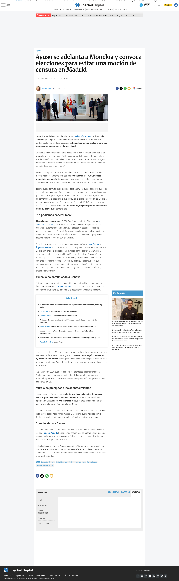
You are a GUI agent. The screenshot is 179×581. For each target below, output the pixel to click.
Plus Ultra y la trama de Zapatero (57, 1)
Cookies (50, 575)
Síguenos (139, 88)
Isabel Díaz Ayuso (62, 462)
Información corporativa (14, 575)
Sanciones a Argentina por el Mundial (134, 1)
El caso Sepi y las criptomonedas (76, 1)
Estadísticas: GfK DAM (24, 578)
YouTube (149, 576)
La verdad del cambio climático (115, 1)
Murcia (84, 462)
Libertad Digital (70, 570)
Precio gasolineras (43, 511)
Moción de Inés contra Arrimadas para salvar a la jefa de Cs (68, 327)
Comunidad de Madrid (48, 462)
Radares (41, 518)
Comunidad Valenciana (94, 10)
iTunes (165, 576)
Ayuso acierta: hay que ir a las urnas (58, 311)
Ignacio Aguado (51, 433)
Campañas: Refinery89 (10, 578)
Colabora (168, 5)
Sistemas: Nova (49, 578)
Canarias (69, 10)
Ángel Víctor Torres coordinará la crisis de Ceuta (35, 1)
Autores (75, 575)
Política (125, 10)
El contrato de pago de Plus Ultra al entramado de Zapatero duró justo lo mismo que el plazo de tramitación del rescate (127, 339)
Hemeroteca (43, 523)
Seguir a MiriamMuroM (53, 88)
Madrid (62, 10)
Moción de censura (75, 462)
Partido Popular (92, 462)
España (38, 51)
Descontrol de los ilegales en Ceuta (154, 1)
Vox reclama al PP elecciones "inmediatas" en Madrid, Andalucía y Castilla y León (70, 338)
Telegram (161, 576)
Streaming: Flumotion (38, 578)
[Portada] (89, 5)
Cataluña (117, 10)
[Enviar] (125, 88)
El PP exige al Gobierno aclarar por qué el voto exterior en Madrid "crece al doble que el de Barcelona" (127, 347)
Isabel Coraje (51, 342)
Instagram (145, 576)
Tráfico (41, 500)
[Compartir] (117, 88)
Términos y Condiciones (35, 575)
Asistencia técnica (62, 575)
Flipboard (157, 576)
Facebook (138, 576)
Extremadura (108, 10)
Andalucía (54, 10)
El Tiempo (42, 505)
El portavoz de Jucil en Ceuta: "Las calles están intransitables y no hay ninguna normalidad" (93, 15)
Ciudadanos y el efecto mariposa (58, 316)
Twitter (141, 576)
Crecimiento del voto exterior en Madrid (96, 1)
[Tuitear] (121, 88)
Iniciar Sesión (176, 5)
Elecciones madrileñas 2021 (45, 465)
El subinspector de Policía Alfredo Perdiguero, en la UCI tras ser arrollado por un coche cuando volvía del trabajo (127, 324)
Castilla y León (79, 10)
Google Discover (153, 576)
